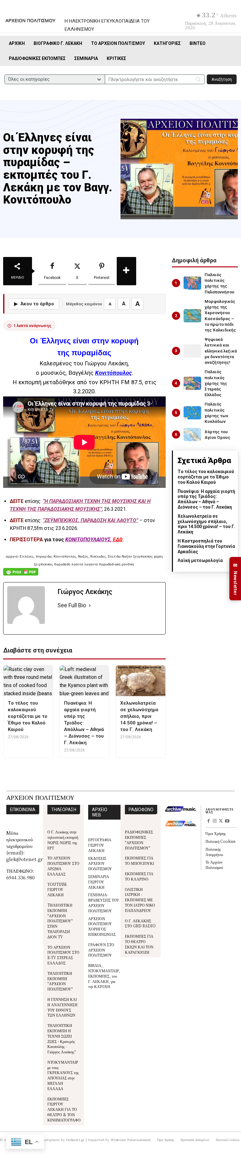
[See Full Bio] (90, 605)
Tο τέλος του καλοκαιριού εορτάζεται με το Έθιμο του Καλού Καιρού (206, 477)
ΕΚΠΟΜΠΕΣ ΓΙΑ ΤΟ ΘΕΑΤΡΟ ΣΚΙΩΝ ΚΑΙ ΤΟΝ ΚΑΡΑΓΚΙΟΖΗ (139, 943)
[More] (126, 271)
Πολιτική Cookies (220, 841)
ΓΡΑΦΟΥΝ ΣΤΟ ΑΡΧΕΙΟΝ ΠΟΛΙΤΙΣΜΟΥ (101, 950)
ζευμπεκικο (79, 769)
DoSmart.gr (75, 1139)
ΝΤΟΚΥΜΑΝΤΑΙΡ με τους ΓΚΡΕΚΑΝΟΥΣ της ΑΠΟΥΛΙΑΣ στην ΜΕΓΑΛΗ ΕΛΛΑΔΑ (63, 1075)
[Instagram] (215, 821)
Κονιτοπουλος (107, 769)
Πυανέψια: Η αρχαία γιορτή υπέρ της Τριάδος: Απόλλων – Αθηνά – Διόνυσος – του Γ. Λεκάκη (206, 499)
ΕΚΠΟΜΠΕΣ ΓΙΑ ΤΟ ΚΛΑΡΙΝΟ (139, 876)
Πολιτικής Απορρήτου (214, 851)
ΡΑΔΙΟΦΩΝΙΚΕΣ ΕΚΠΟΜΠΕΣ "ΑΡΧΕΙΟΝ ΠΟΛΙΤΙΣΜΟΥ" (139, 839)
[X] (221, 821)
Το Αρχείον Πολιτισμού (214, 864)
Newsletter (235, 578)
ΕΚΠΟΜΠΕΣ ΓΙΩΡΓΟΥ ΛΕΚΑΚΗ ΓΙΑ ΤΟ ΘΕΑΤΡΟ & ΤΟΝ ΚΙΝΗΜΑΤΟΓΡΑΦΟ (64, 1109)
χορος (132, 769)
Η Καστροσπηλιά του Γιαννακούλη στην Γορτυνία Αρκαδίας (206, 546)
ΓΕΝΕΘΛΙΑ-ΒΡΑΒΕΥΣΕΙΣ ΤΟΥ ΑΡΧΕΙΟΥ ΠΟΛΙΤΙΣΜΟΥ (103, 902)
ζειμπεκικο (52, 769)
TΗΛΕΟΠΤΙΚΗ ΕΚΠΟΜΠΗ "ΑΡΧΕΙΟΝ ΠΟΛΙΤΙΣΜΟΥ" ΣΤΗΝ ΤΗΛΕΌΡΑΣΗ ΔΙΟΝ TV (60, 920)
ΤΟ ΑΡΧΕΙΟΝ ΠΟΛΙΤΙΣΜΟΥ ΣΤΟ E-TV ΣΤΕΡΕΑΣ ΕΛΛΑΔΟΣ (63, 954)
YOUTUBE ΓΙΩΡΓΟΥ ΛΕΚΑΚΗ (57, 889)
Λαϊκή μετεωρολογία (200, 560)
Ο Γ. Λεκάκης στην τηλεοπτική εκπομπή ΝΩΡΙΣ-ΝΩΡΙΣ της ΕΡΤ (62, 839)
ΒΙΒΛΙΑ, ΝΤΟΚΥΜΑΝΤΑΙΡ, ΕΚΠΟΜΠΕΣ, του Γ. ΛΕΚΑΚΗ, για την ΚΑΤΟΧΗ (104, 976)
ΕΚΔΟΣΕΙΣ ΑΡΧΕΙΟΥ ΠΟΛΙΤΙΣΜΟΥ (100, 863)
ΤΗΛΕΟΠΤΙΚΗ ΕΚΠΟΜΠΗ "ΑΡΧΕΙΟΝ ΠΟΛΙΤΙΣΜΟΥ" (60, 980)
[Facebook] (209, 821)
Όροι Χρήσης (216, 833)
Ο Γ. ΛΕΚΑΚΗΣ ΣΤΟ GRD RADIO (140, 923)
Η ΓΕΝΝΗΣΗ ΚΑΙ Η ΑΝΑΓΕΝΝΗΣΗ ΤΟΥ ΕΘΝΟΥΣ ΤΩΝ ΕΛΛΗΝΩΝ (62, 1007)
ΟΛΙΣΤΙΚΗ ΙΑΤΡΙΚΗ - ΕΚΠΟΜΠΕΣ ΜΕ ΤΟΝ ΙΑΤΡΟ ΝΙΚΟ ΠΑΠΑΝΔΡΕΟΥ (140, 900)
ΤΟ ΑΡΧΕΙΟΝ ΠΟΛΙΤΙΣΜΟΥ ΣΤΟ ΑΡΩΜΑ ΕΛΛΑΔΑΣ (63, 865)
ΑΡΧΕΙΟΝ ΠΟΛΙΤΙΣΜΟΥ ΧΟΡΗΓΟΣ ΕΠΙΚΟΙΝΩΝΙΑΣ (102, 926)
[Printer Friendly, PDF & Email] (20, 575)
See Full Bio (71, 605)
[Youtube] (227, 821)
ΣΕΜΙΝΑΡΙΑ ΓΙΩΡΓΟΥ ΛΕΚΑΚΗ (98, 882)
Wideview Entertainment (131, 1139)
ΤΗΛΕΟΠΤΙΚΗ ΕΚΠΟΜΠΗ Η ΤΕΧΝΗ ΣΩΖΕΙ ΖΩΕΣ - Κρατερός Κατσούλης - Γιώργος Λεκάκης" (61, 1038)
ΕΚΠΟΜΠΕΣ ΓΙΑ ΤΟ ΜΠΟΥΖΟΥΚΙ (139, 860)
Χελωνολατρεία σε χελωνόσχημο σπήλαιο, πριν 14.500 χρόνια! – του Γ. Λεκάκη (206, 524)
